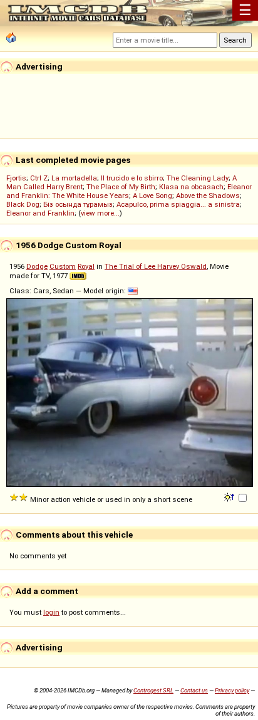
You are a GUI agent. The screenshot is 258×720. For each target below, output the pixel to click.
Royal (86, 266)
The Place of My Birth (120, 186)
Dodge (37, 266)
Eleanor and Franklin (40, 213)
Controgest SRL (153, 690)
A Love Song (152, 195)
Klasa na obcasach (191, 186)
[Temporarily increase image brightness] (230, 496)
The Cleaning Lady (198, 178)
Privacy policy (232, 690)
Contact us (194, 690)
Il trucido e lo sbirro (132, 178)
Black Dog (22, 204)
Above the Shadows (208, 195)
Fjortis (16, 178)
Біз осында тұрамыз (78, 204)
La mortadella (74, 178)
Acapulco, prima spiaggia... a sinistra (178, 204)
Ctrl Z (39, 178)
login (51, 612)
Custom (62, 266)
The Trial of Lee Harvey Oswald (156, 266)
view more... (100, 213)
